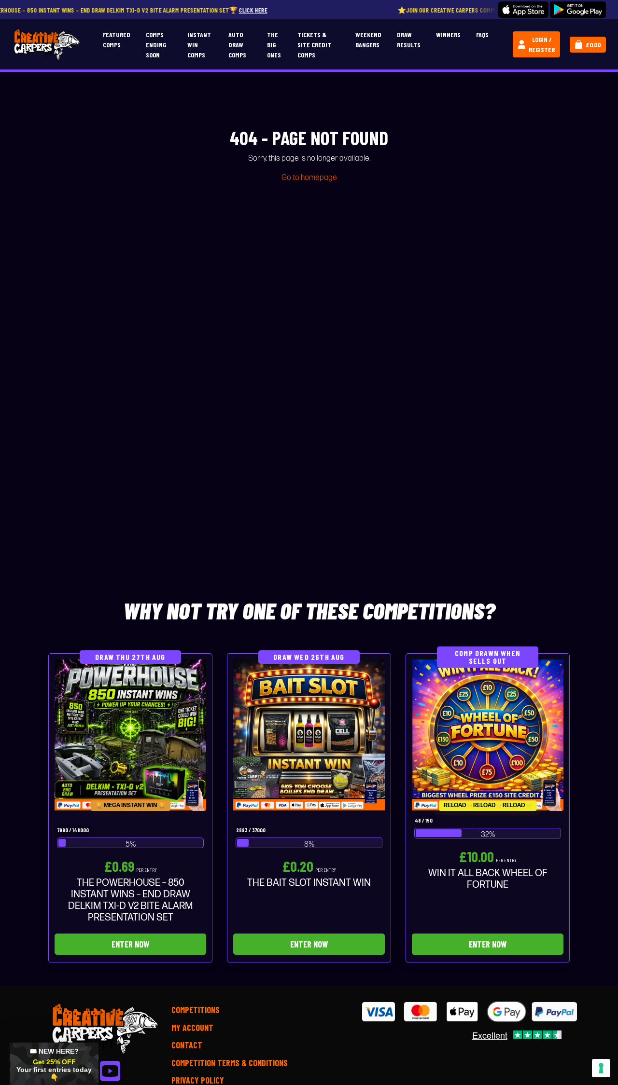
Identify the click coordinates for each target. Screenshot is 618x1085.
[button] (54, 1064)
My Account (192, 1027)
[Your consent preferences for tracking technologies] (601, 1068)
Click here (206, 10)
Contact (186, 1045)
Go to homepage (309, 177)
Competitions (195, 1009)
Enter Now (130, 944)
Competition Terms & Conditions (229, 1063)
